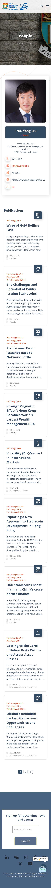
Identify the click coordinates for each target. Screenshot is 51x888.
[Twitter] (20, 863)
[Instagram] (26, 857)
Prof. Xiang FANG (14, 274)
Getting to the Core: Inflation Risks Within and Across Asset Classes (24, 652)
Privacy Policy (12, 876)
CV (13, 186)
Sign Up (25, 841)
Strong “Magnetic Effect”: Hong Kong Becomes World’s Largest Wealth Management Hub (21, 415)
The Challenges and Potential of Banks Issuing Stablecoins (22, 289)
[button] (42, 6)
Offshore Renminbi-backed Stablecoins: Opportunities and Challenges (22, 720)
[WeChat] (16, 857)
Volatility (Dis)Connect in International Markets (24, 457)
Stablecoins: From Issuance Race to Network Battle (20, 352)
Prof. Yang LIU (13, 220)
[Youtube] (30, 863)
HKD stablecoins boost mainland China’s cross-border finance (25, 589)
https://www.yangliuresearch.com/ (28, 179)
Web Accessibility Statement (32, 876)
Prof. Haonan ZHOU (15, 280)
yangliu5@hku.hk (20, 165)
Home (20, 43)
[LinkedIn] (7, 857)
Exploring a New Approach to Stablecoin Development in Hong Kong (25, 523)
